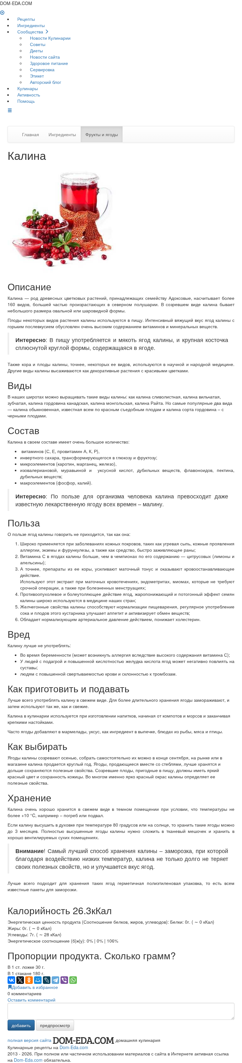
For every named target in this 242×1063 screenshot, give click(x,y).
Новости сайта (44, 57)
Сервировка (42, 69)
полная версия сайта (29, 1040)
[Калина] (63, 219)
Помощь (25, 101)
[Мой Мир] (38, 980)
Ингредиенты (30, 25)
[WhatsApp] (73, 980)
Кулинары (27, 88)
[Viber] (64, 980)
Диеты (36, 50)
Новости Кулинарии (50, 38)
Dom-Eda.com (74, 1047)
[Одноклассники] (29, 980)
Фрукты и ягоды (101, 134)
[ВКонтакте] (11, 980)
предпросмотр (55, 1025)
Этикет (36, 76)
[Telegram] (55, 980)
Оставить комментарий (31, 999)
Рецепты (25, 19)
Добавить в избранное (35, 987)
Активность (28, 94)
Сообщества (30, 31)
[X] (20, 980)
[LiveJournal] (46, 980)
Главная (30, 134)
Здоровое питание (48, 63)
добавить (21, 1025)
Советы (37, 44)
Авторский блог (45, 82)
